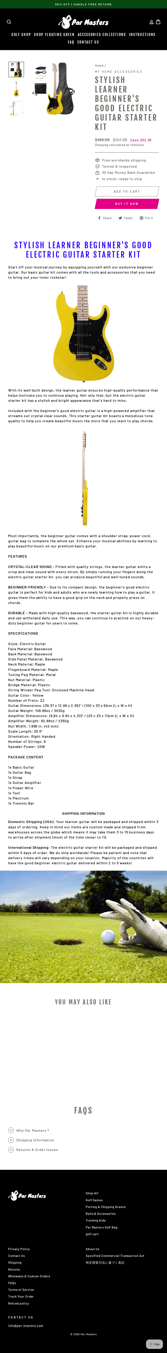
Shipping (101, 145)
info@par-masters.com (25, 1325)
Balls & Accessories (101, 1213)
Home (99, 65)
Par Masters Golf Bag (102, 1227)
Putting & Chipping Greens (106, 1207)
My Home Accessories (119, 71)
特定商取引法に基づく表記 (105, 1262)
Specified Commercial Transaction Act (115, 1256)
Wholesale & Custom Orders (29, 1276)
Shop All (92, 1193)
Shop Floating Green (54, 34)
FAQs (12, 1283)
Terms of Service (21, 1289)
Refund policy (18, 1303)
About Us (92, 1249)
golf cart (92, 1234)
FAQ (71, 42)
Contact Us (88, 42)
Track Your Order (21, 1296)
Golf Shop (21, 34)
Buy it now (127, 203)
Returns (14, 1269)
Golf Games (94, 1200)
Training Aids (96, 1220)
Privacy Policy (19, 1249)
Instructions (142, 34)
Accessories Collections (102, 34)
